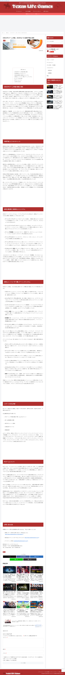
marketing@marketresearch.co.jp (20, 540)
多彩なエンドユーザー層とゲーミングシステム (23, 76)
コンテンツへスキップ (4, 0)
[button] (29, 559)
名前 (4, 649)
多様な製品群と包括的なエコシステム (22, 75)
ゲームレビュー (41, 671)
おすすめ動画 (47, 671)
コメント (5, 637)
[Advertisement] (31, 23)
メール (5, 653)
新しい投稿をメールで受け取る (10, 660)
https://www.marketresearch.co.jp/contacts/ (13, 534)
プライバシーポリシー (53, 671)
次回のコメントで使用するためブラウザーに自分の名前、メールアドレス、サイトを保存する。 (23, 657)
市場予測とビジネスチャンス (20, 73)
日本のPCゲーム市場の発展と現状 (21, 71)
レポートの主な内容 (18, 78)
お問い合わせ (60, 671)
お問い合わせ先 (18, 81)
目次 (22, 69)
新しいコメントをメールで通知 (10, 658)
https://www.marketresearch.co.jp (31, 537)
